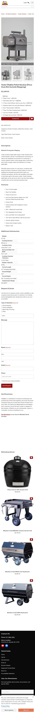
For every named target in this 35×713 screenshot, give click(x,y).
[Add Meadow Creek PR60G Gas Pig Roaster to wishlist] (31, 539)
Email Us (3, 662)
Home (2, 14)
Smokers (26, 129)
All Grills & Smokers (11, 14)
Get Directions (5, 660)
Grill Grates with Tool (12, 100)
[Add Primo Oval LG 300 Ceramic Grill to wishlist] (31, 457)
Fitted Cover (10, 98)
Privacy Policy (5, 706)
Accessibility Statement (7, 673)
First (2, 354)
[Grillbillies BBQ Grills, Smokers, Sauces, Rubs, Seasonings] (5, 3)
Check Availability (7, 307)
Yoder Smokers (22, 14)
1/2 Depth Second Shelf (12, 115)
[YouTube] (2, 645)
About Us (3, 671)
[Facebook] (6, 645)
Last (2, 361)
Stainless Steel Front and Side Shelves (17, 105)
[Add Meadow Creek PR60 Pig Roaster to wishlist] (31, 580)
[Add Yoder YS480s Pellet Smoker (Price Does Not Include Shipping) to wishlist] (32, 118)
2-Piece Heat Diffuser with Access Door (17, 103)
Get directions (5, 414)
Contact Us (15, 118)
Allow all (26, 710)
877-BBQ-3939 (10, 637)
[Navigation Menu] (32, 2)
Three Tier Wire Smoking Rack (15, 110)
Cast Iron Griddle (10, 112)
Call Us (3, 657)
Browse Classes (5, 665)
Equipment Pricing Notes (8, 668)
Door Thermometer (11, 108)
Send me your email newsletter (11, 381)
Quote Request (7, 305)
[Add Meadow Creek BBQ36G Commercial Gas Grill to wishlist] (31, 498)
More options (9, 710)
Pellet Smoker (7, 134)
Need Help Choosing (8, 309)
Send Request (6, 385)
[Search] (32, 7)
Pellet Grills (21, 129)
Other (4, 311)
